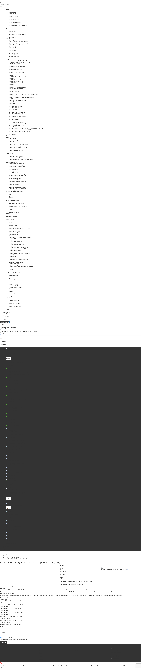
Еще (4, 550)
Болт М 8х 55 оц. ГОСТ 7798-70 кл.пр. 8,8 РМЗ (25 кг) (13, 604)
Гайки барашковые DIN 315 (15, 106)
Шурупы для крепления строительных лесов (19, 260)
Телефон (2, 632)
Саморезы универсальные (15, 235)
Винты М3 (11, 84)
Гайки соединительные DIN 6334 (17, 125)
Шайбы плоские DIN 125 (15, 143)
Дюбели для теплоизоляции (15, 40)
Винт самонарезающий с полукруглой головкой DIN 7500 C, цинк (24, 97)
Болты (7, 59)
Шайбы (7, 137)
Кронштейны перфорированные (16, 203)
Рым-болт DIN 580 (13, 284)
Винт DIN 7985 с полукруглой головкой (18, 96)
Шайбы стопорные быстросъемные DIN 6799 (20, 146)
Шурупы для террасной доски (16, 262)
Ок (1, 667)
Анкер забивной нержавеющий (16, 163)
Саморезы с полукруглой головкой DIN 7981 (19, 228)
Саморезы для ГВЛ (13, 238)
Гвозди (7, 28)
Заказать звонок (5, 322)
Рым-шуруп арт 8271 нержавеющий (17, 179)
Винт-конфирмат (13, 102)
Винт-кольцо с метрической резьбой (17, 100)
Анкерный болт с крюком (15, 24)
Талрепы (11, 291)
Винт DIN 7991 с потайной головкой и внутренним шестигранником (25, 77)
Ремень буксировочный (14, 282)
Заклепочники (12, 57)
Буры (10, 194)
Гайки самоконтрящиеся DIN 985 (17, 122)
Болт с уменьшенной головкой (16, 69)
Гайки (7, 104)
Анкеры (7, 9)
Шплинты (8, 309)
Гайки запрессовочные (14, 110)
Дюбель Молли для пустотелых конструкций (19, 43)
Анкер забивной (12, 10)
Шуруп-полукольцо (13, 257)
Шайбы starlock (12, 138)
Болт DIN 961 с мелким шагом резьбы (18, 65)
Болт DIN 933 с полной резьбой (16, 68)
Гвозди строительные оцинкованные (17, 34)
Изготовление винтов (11, 313)
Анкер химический (13, 21)
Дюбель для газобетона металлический (18, 41)
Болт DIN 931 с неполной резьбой (17, 66)
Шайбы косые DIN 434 (14, 141)
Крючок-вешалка (13, 204)
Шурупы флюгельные (14, 254)
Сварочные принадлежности (13, 268)
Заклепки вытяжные (13, 53)
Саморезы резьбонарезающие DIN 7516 (18, 247)
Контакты (5, 319)
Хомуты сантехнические (14, 304)
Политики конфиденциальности (124, 665)
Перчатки (8, 213)
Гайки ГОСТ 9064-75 (14, 107)
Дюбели (8, 38)
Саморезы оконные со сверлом (16, 244)
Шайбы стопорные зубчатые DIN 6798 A (18, 147)
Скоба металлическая (14, 300)
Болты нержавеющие (14, 169)
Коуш (10, 278)
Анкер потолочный (13, 16)
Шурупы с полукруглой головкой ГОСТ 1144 (19, 252)
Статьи (4, 318)
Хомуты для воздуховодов (15, 303)
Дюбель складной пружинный (16, 44)
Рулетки (11, 221)
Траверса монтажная (14, 212)
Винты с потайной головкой (15, 90)
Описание (2, 586)
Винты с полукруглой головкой (16, 88)
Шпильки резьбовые (11, 153)
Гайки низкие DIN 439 (14, 118)
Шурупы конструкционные (15, 263)
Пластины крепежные (14, 202)
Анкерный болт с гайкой (14, 15)
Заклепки (8, 52)
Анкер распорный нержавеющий (17, 166)
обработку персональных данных (17, 637)
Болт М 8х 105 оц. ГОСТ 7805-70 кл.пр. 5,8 (10, 600)
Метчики (11, 197)
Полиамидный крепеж (11, 216)
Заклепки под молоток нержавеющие (18, 177)
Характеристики (16, 586)
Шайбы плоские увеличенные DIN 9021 (18, 144)
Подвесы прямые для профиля (16, 207)
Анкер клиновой (12, 12)
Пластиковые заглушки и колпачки (14, 215)
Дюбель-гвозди (12, 47)
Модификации (8, 586)
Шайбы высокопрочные (14, 149)
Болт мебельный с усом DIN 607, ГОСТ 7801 (19, 62)
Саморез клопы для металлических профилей (20, 237)
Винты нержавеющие (14, 171)
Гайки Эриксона (12, 132)
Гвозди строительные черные (16, 35)
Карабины (11, 277)
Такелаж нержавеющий (14, 182)
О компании (74, 644)
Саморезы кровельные (14, 234)
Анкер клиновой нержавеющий (16, 165)
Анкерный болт (12, 13)
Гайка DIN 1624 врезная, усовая (16, 127)
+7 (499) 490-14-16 (4, 324)
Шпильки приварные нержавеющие (17, 187)
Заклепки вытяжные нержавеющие (17, 175)
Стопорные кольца (10, 135)
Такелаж (8, 274)
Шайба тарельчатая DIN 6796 (16, 150)
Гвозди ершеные (13, 31)
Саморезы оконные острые (15, 243)
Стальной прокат (10, 296)
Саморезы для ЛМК (13, 232)
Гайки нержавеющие (14, 172)
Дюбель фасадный (13, 46)
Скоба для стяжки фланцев (15, 287)
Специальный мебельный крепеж (14, 272)
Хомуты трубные (13, 302)
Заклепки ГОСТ (12, 54)
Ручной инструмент (10, 219)
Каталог (5, 7)
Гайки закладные (13, 109)
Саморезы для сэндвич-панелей (16, 229)
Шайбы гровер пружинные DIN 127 (17, 140)
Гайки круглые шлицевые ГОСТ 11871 (18, 116)
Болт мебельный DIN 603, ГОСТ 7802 (18, 60)
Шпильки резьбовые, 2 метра (16, 156)
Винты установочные (14, 91)
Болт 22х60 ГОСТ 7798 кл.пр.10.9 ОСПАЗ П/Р (11, 616)
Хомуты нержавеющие (14, 184)
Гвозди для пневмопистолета (16, 29)
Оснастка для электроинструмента (14, 191)
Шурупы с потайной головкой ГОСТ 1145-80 (19, 253)
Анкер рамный (12, 18)
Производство (6, 312)
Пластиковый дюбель (14, 49)
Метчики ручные (13, 225)
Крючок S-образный (13, 279)
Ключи (10, 222)
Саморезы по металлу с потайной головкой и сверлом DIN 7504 (24, 246)
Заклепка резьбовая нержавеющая (17, 174)
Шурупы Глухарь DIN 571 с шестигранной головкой (21, 266)
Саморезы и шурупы (11, 227)
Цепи (10, 294)
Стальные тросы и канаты (15, 293)
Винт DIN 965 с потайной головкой (17, 79)
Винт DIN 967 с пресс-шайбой (16, 81)
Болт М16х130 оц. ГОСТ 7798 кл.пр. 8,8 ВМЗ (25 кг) (12, 620)
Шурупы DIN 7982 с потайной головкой (18, 259)
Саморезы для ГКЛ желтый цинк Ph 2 (18, 240)
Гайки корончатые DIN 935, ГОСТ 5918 (18, 115)
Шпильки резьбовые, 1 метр (15, 154)
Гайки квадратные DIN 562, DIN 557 (17, 112)
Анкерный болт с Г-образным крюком (18, 25)
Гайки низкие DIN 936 (14, 119)
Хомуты (8, 297)
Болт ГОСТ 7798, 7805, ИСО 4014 (17, 72)
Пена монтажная (10, 199)
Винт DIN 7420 (12, 75)
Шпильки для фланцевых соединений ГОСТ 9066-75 (21, 159)
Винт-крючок (12, 103)
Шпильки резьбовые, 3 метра (16, 157)
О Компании (6, 316)
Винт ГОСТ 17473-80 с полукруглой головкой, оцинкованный (23, 94)
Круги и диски (12, 196)
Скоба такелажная (13, 288)
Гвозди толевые (12, 37)
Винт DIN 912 (12, 78)
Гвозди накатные (13, 32)
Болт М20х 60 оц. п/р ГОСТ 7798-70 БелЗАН (10, 608)
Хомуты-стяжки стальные (15, 299)
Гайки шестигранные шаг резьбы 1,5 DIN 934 (19, 131)
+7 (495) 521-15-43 (83, 595)
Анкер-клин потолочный (14, 19)
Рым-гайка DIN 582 (13, 285)
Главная (5, 553)
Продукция (38, 644)
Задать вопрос (23, 586)
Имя (1, 626)
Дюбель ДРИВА (12, 50)
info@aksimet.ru (5, 333)
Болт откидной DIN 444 (14, 63)
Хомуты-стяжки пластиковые (16, 306)
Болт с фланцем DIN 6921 (15, 71)
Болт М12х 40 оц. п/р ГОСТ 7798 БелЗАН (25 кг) (11, 612)
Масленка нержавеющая (15, 178)
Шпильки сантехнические (12, 152)
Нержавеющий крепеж (11, 162)
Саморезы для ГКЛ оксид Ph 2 (16, 241)
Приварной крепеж (10, 218)
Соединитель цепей (13, 290)
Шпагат (7, 307)
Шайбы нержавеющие (14, 185)
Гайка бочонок (12, 134)
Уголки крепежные (13, 210)
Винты (7, 74)
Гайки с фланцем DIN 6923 (15, 121)
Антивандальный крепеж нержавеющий (18, 168)
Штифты (8, 310)
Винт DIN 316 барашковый (15, 93)
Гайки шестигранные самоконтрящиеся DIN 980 (20, 129)
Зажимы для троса (13, 275)
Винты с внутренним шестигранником (18, 87)
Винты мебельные (13, 85)
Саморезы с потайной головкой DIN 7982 (19, 249)
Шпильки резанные (13, 160)
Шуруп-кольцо (12, 256)
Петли (10, 281)
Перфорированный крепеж (12, 200)
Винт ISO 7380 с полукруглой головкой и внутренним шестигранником (26, 82)
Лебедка (11, 224)
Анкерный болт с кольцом (15, 22)
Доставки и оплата (7, 315)
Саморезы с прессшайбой (15, 231)
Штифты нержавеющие (14, 190)
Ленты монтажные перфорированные (18, 206)
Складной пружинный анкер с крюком (18, 27)
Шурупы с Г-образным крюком (16, 250)
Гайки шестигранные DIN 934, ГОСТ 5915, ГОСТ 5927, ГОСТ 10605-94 (26, 128)
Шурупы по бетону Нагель (15, 265)
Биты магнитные (13, 193)
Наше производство (79, 646)
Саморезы (41, 657)
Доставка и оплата (79, 647)
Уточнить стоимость (107, 566)
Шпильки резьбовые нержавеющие (17, 188)
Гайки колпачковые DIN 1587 (16, 113)
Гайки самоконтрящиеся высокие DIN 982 (19, 124)
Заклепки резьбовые (14, 56)
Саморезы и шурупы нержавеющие (17, 181)
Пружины (11, 209)
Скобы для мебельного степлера (14, 271)
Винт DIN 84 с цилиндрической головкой (18, 99)
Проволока (11, 269)
